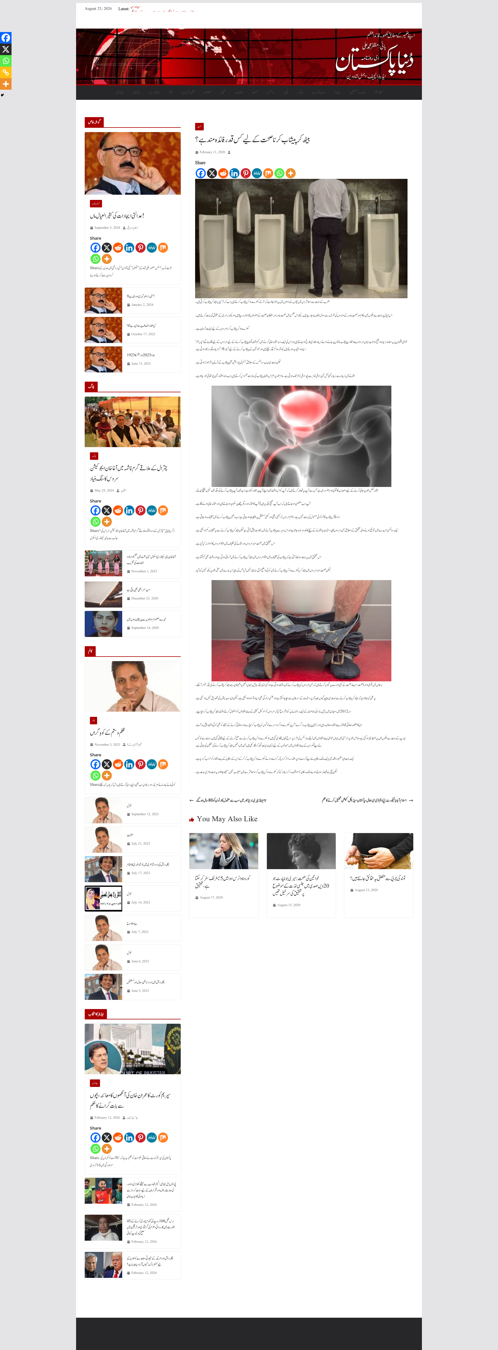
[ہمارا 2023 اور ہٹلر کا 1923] (103, 359)
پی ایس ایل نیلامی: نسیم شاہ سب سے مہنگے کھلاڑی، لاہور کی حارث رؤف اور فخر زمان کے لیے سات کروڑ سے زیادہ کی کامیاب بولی (151, 1190)
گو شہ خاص (96, 204)
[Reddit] (223, 173)
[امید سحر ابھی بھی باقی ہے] (103, 595)
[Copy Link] (6, 72)
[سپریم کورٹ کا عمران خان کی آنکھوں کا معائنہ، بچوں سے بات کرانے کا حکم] (133, 1049)
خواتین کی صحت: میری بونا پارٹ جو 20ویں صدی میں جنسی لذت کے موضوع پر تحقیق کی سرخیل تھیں (301, 886)
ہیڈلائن (120, 92)
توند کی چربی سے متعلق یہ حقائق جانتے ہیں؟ (377, 879)
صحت (254, 92)
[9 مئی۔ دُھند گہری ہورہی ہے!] (103, 301)
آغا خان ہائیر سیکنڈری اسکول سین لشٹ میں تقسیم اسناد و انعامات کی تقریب (151, 560)
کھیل (223, 92)
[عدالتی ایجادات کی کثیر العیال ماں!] (133, 163)
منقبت (130, 835)
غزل (129, 806)
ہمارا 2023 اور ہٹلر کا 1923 (141, 355)
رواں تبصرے (318, 92)
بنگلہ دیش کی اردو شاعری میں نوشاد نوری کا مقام (148, 864)
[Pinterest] (246, 173)
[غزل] (103, 810)
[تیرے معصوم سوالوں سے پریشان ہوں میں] (103, 624)
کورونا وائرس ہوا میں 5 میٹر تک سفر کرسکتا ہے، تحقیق (222, 882)
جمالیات (239, 92)
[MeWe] (257, 173)
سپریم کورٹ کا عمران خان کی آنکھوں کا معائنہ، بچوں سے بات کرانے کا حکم (130, 1101)
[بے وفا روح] (103, 928)
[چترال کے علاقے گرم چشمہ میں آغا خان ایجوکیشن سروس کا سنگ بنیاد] (133, 422)
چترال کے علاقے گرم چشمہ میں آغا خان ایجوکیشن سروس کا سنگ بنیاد (128, 474)
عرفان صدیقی (132, 227)
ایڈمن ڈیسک (132, 1117)
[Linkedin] (234, 173)
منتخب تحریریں (188, 92)
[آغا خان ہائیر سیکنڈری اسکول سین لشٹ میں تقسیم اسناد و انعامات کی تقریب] (103, 564)
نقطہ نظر (378, 92)
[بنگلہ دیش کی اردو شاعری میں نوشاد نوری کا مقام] (103, 869)
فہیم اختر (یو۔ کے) (134, 744)
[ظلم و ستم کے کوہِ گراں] (133, 686)
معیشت (207, 92)
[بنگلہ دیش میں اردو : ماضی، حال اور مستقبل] (103, 987)
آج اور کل (135, 9)
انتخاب (124, 490)
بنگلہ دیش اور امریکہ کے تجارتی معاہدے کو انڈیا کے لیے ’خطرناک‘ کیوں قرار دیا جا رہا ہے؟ (150, 1261)
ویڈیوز (337, 92)
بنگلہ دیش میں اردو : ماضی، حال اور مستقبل (146, 982)
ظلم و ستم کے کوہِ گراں (107, 733)
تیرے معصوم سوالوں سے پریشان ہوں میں (146, 619)
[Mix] (268, 173)
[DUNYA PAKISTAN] (249, 32)
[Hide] (2, 95)
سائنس (270, 92)
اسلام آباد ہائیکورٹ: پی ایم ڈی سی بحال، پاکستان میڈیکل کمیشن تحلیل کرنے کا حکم (364, 800)
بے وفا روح (132, 923)
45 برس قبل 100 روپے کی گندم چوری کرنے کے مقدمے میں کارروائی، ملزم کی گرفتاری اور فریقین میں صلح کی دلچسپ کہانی (151, 1227)
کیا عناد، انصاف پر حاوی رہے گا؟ (141, 326)
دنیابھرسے (154, 92)
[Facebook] (201, 173)
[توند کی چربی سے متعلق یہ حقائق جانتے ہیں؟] (378, 837)
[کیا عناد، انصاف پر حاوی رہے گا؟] (103, 330)
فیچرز (285, 92)
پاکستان (136, 92)
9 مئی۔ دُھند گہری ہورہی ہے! (141, 296)
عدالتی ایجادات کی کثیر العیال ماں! (117, 216)
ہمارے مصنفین (357, 92)
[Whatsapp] (279, 173)
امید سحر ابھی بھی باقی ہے (138, 590)
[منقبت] (103, 840)
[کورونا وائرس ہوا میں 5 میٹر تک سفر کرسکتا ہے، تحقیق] (223, 837)
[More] (291, 173)
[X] (212, 173)
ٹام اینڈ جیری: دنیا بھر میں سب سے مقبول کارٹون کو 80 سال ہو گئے (231, 800)
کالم (170, 92)
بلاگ (300, 92)
